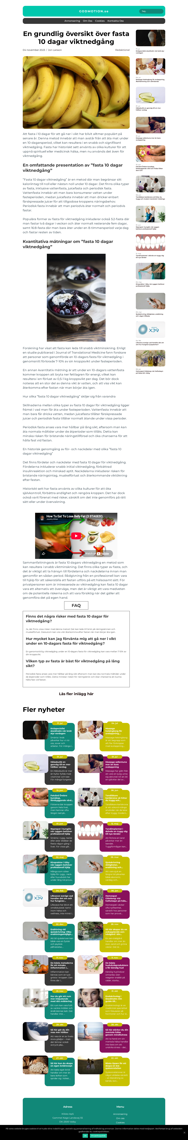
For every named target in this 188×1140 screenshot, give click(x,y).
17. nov (59, 957)
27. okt (59, 1058)
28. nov (114, 924)
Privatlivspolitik (98, 1136)
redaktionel (122, 50)
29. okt (59, 1024)
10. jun (59, 790)
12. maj (114, 823)
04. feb (59, 890)
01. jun (59, 823)
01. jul (60, 756)
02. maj (60, 857)
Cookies (100, 20)
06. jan (114, 890)
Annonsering (72, 20)
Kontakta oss (116, 20)
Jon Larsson (55, 50)
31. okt (114, 991)
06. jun (114, 790)
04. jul (114, 723)
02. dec (59, 924)
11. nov (114, 957)
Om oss (87, 20)
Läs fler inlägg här (76, 694)
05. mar (115, 857)
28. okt (114, 1024)
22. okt (114, 1058)
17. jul (60, 723)
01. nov (59, 991)
